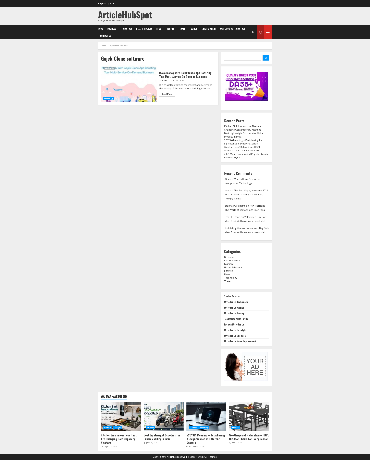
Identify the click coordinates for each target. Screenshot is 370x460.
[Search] (253, 32)
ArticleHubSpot (125, 14)
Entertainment (209, 28)
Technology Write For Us (236, 319)
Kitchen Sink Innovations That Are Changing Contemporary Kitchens (121, 416)
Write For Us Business (235, 335)
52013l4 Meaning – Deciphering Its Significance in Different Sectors (206, 416)
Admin (164, 80)
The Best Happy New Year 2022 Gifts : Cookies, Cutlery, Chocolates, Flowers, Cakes (246, 194)
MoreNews (196, 456)
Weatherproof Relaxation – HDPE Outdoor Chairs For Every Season (249, 416)
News (158, 28)
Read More (167, 94)
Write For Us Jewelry (234, 313)
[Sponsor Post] (265, 58)
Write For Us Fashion (234, 307)
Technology (126, 28)
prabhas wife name (235, 205)
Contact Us (105, 35)
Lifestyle (169, 28)
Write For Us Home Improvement (240, 341)
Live (268, 32)
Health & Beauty (144, 28)
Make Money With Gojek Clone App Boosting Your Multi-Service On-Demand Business (129, 83)
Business (111, 28)
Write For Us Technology (232, 28)
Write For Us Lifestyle (235, 330)
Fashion (193, 28)
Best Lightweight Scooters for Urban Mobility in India (164, 416)
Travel (182, 28)
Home (100, 28)
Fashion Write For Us (234, 324)
